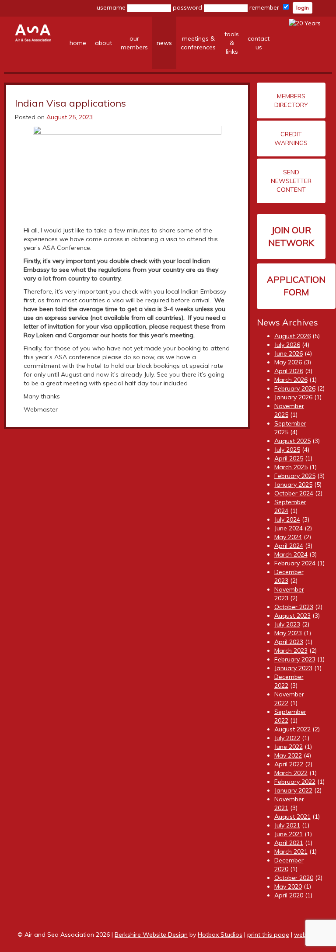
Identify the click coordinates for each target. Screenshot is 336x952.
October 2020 (293, 878)
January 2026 (293, 397)
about (103, 43)
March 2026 (291, 380)
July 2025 (287, 449)
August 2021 (292, 816)
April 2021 (288, 843)
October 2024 (293, 493)
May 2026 (288, 362)
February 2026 (294, 388)
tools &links (231, 42)
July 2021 (287, 825)
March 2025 (291, 467)
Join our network (291, 236)
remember (265, 7)
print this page (268, 934)
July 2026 (287, 345)
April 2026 (288, 371)
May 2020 (288, 886)
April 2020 (288, 895)
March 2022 (291, 773)
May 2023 (288, 633)
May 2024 (288, 537)
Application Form (296, 286)
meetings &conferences (198, 43)
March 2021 (291, 851)
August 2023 (292, 616)
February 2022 (294, 782)
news (164, 43)
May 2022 (288, 755)
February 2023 (294, 659)
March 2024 (291, 554)
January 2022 (293, 790)
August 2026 (292, 336)
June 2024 (288, 528)
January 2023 (293, 668)
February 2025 (294, 476)
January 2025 (293, 484)
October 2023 (293, 607)
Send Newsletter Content (291, 181)
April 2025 (288, 458)
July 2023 (287, 624)
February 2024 (294, 563)
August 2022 (292, 729)
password (188, 7)
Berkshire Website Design (151, 934)
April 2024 (288, 546)
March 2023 (291, 650)
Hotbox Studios (220, 934)
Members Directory (291, 100)
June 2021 (288, 834)
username (112, 7)
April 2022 (288, 764)
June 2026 (288, 353)
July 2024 (287, 519)
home (78, 43)
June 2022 (288, 747)
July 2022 (287, 738)
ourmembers (134, 43)
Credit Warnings (291, 138)
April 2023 (288, 642)
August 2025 (292, 441)
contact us (259, 43)
